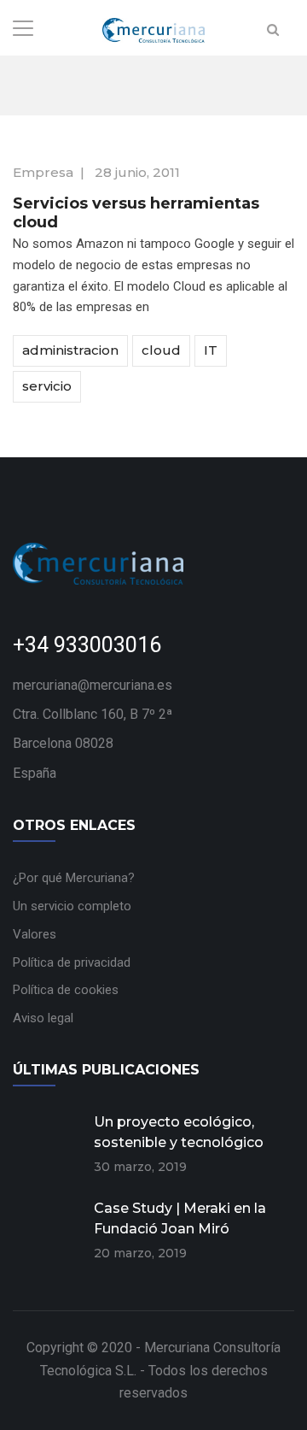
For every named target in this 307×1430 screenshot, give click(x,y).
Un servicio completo (72, 906)
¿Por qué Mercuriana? (74, 878)
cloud (161, 350)
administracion (70, 350)
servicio (47, 386)
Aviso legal (43, 1018)
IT (210, 350)
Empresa (43, 172)
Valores (34, 934)
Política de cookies (66, 989)
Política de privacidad (71, 962)
